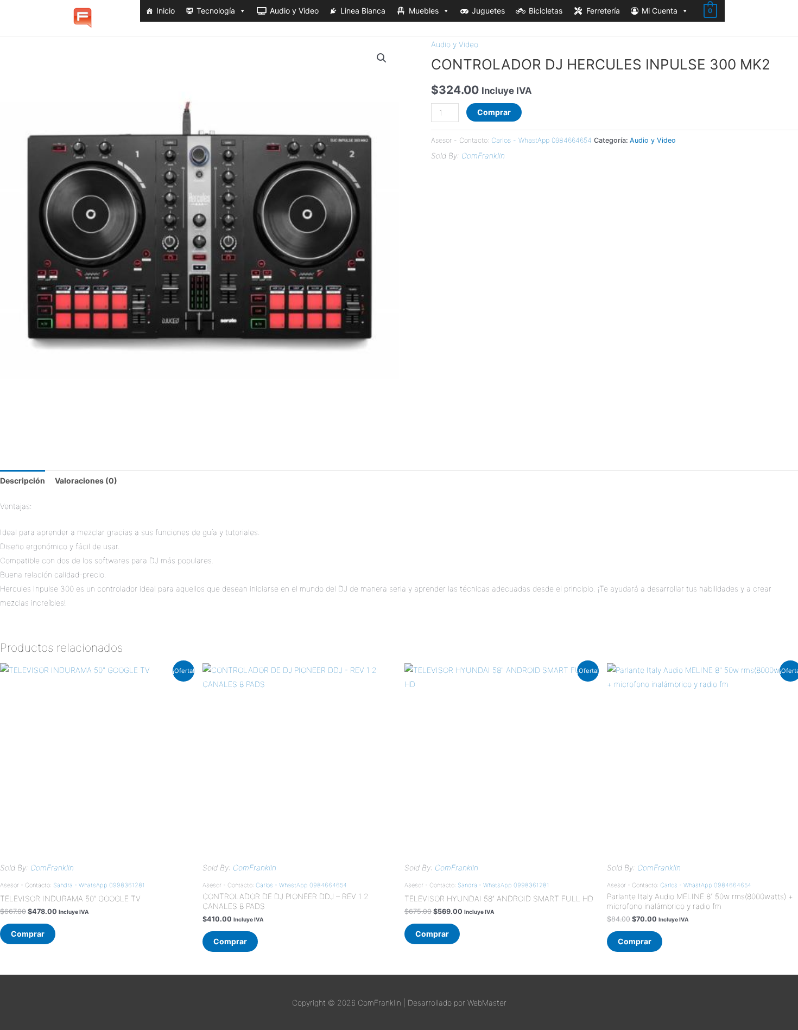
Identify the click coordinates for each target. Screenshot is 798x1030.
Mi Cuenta (659, 10)
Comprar (494, 112)
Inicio (165, 10)
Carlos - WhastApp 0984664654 (541, 140)
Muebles (424, 10)
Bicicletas (545, 10)
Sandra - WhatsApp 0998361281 (99, 885)
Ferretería (603, 10)
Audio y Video (294, 10)
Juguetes (488, 10)
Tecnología (216, 10)
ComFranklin (483, 155)
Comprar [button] (28, 933)
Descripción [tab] (22, 480)
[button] (381, 58)
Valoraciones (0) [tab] (86, 480)
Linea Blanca (362, 10)
